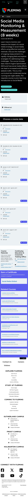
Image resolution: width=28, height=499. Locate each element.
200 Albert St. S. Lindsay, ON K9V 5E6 (14, 435)
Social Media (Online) (9, 281)
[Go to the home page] (11, 10)
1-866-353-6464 (14, 425)
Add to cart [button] (25, 137)
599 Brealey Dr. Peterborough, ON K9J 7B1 (14, 420)
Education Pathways (14, 396)
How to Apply (14, 387)
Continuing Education (14, 392)
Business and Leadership (6, 86)
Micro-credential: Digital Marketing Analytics (12, 350)
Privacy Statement (23, 485)
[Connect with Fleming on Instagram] (3, 476)
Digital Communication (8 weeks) (9, 309)
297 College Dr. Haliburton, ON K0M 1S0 (13, 450)
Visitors (7, 365)
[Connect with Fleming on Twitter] (12, 471)
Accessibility (14, 380)
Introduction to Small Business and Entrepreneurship (10, 325)
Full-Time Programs (14, 390)
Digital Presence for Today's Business (10, 317)
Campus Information (15, 427)
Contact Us (7, 362)
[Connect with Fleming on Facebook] (3, 471)
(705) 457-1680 (13, 454)
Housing (14, 406)
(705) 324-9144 (13, 439)
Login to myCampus (14, 410)
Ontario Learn (7, 109)
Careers (22, 362)
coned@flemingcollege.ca (21, 266)
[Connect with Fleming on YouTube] (12, 476)
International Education (14, 394)
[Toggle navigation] (25, 10)
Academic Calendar (14, 402)
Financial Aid (14, 408)
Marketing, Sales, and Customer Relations (9, 89)
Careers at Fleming (14, 382)
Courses (8, 16)
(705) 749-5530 (13, 424)
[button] (25, 2)
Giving (3, 2)
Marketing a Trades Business (8, 342)
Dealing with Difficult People (8, 301)
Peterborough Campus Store (6, 264)
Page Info (23, 358)
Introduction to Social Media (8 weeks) (10, 334)
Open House (14, 373)
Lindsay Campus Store (6, 267)
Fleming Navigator (14, 404)
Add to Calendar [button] (7, 128)
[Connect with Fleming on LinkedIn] (22, 471)
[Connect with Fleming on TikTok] (22, 476)
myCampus (9, 2)
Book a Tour (14, 375)
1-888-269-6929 (20, 262)
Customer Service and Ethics (8, 293)
